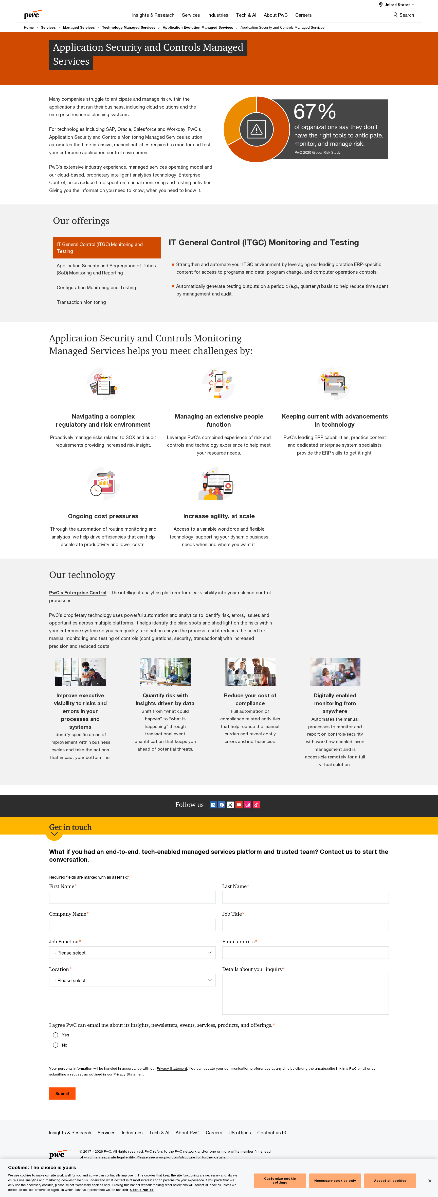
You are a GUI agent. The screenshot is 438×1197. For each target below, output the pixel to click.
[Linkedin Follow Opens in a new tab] (213, 805)
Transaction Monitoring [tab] (81, 302)
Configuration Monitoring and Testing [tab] (96, 287)
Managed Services (79, 27)
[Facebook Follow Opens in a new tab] (221, 805)
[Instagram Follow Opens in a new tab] (247, 805)
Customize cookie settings (280, 1180)
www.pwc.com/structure (175, 1157)
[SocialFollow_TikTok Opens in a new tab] (256, 805)
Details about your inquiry (253, 969)
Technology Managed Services (128, 27)
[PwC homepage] (33, 13)
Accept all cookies (390, 1180)
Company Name (69, 914)
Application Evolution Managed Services (198, 27)
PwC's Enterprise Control (77, 592)
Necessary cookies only (335, 1180)
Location (60, 969)
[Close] (429, 1180)
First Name (63, 886)
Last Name (235, 886)
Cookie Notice (142, 1190)
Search (406, 15)
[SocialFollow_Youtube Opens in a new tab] (239, 805)
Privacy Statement (172, 1068)
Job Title (233, 914)
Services (48, 27)
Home (29, 27)
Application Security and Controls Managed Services (282, 27)
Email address (239, 941)
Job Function (65, 941)
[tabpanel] (280, 270)
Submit (62, 1093)
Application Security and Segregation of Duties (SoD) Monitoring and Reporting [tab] (106, 269)
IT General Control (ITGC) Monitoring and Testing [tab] (100, 247)
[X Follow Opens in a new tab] (230, 805)
